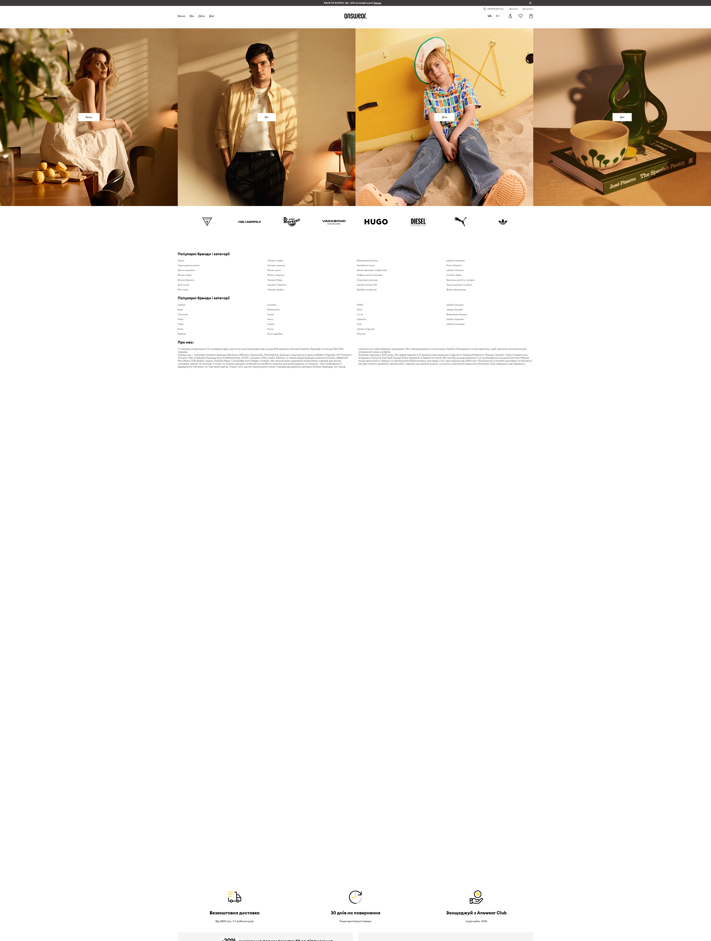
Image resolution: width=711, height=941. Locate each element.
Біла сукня (183, 284)
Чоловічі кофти (275, 260)
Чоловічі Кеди (275, 280)
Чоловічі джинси (276, 265)
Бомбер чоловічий (367, 289)
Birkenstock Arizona (367, 260)
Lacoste (271, 304)
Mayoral (361, 333)
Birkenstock (273, 309)
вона (181, 16)
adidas (181, 304)
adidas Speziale (455, 319)
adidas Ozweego (455, 324)
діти (201, 16)
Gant (359, 309)
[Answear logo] (355, 16)
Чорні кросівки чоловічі (459, 284)
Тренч (181, 260)
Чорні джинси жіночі (189, 265)
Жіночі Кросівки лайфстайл (372, 270)
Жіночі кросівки (186, 270)
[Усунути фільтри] (530, 3)
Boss (180, 309)
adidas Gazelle (454, 309)
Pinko (180, 329)
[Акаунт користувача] (510, 16)
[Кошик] (531, 16)
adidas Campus (455, 270)
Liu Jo (360, 314)
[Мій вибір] (520, 16)
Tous (359, 324)
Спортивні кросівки (367, 280)
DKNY (360, 304)
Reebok (182, 333)
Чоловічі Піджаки (276, 284)
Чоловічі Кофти (275, 289)
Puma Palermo (454, 265)
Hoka (180, 319)
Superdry (361, 319)
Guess (270, 314)
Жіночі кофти (185, 275)
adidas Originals (366, 329)
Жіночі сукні (274, 270)
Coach (270, 324)
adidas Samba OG (367, 284)
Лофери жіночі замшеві (369, 275)
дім (211, 16)
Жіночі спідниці (275, 275)
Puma (270, 329)
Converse (183, 314)
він (192, 16)
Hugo (180, 324)
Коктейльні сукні (366, 265)
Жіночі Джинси (186, 280)
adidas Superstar (455, 260)
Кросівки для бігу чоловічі (460, 280)
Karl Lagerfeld (275, 333)
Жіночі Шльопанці (456, 289)
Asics (270, 319)
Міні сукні (183, 289)
